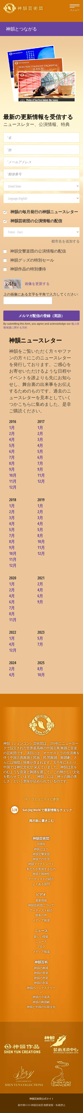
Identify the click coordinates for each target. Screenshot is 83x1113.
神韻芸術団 (41, 838)
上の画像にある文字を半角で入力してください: (40, 294)
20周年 (41, 844)
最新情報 (41, 900)
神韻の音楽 (41, 973)
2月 (12, 433)
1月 (12, 427)
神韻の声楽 (41, 978)
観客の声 (41, 915)
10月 (13, 475)
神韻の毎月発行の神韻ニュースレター (44, 211)
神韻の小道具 (41, 997)
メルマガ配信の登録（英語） (42, 315)
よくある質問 (41, 884)
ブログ (41, 946)
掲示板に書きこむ (41, 820)
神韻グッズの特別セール (32, 260)
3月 (40, 439)
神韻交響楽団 (41, 854)
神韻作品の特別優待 (28, 268)
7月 (12, 457)
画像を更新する (37, 283)
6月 (12, 451)
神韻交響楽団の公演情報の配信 (38, 251)
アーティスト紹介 (41, 910)
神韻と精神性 (41, 874)
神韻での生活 (41, 859)
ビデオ (41, 894)
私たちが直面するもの (41, 869)
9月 (12, 469)
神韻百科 (41, 962)
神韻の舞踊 (41, 968)
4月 (12, 439)
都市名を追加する (65, 241)
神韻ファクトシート (41, 864)
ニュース (41, 930)
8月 (12, 463)
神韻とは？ (41, 849)
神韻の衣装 (41, 982)
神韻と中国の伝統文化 (41, 1007)
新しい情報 (41, 936)
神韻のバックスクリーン (41, 990)
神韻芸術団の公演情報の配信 (36, 220)
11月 (13, 481)
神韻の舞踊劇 (41, 1002)
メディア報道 (41, 920)
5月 (12, 445)
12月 (13, 487)
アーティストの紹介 (41, 879)
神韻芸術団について (41, 905)
